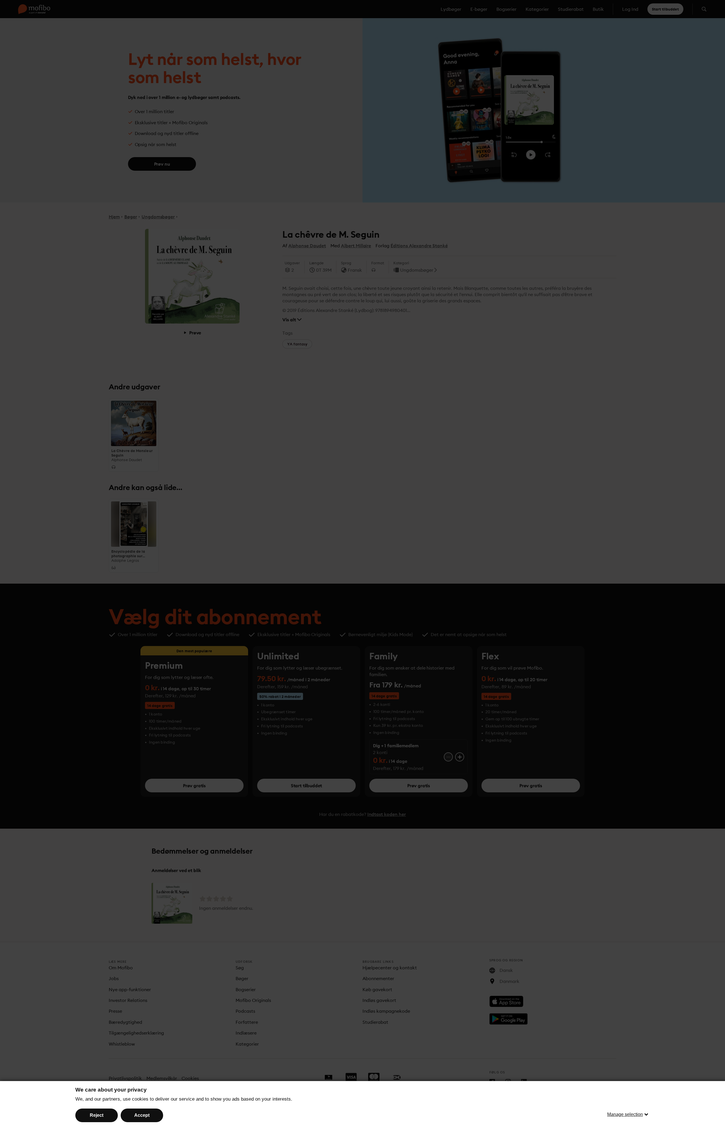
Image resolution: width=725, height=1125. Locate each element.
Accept (142, 1115)
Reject (96, 1115)
